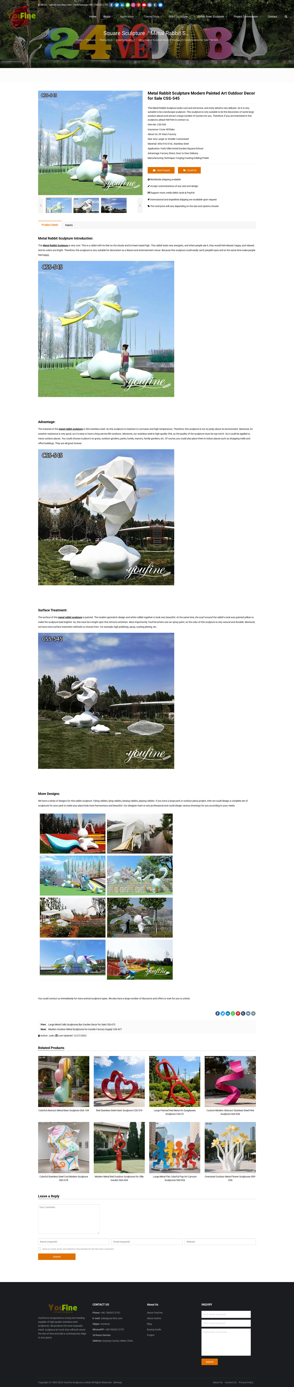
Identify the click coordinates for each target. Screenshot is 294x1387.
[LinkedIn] (122, 5)
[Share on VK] (248, 1013)
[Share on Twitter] (222, 1013)
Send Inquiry (163, 170)
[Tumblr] (155, 5)
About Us (218, 1382)
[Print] (253, 1013)
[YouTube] (144, 5)
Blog (149, 1324)
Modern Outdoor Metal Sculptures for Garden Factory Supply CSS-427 (85, 1029)
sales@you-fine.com (111, 1318)
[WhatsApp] (127, 5)
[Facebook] (111, 5)
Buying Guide (154, 1329)
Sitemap (117, 1382)
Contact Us (230, 1382)
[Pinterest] (138, 5)
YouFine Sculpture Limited (77, 1382)
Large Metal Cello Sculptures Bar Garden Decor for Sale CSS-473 (81, 1024)
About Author (154, 1318)
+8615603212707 (114, 1329)
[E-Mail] (160, 5)
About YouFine (154, 1312)
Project (150, 1335)
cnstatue (105, 1324)
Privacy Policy (246, 1382)
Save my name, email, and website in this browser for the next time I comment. (78, 1249)
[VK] (149, 5)
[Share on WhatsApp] (232, 1013)
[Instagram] (133, 5)
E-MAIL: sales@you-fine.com (54, 4)
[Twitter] (117, 5)
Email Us (191, 170)
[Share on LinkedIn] (227, 1013)
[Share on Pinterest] (238, 1013)
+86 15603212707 (98, 4)
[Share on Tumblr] (243, 1013)
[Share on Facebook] (217, 1013)
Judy (51, 1035)
